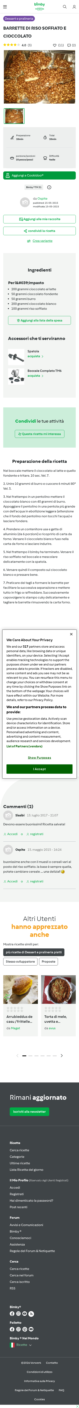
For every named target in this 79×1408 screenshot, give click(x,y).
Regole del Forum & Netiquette (32, 1251)
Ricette (15, 1143)
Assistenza (17, 1244)
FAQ (61, 1390)
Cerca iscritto (20, 1282)
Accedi (15, 1187)
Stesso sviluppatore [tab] (20, 961)
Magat (15, 1028)
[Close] (71, 634)
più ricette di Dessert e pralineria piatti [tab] (34, 952)
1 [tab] (24, 1055)
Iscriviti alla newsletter (29, 1112)
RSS (12, 1288)
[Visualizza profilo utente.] (25, 202)
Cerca (14, 1261)
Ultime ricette (20, 1163)
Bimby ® (15, 1231)
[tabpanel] (39, 1017)
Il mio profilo (39, 1180)
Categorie (17, 1157)
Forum (14, 1218)
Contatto (52, 1363)
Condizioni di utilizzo (39, 1372)
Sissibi (20, 815)
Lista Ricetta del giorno (26, 1170)
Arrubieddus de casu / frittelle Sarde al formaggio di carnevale (19, 1019)
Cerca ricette (19, 1150)
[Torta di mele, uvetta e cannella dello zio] (58, 989)
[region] (39, 704)
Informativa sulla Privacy (39, 1381)
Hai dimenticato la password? (31, 1200)
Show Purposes (39, 758)
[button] (4, 6)
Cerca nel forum (21, 1275)
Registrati (17, 1194)
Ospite (42, 198)
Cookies (39, 1399)
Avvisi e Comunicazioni (26, 1225)
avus (52, 1028)
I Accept (39, 769)
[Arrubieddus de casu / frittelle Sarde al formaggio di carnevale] (20, 989)
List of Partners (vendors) (24, 746)
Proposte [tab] (48, 961)
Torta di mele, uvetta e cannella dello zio (56, 1019)
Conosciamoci (20, 1238)
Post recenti (18, 1207)
